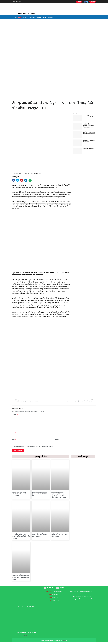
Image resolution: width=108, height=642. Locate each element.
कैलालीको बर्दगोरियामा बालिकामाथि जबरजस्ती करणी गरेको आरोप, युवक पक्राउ (88, 125)
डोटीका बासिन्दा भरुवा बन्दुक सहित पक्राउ (88, 149)
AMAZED (64, 640)
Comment (15, 414)
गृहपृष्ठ (17, 17)
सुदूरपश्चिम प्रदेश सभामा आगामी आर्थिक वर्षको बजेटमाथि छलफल (89, 132)
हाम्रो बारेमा (93, 1)
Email (14, 439)
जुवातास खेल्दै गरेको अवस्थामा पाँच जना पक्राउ (88, 141)
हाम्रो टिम (79, 1)
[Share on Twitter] (17, 180)
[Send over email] (30, 180)
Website (57, 439)
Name (14, 433)
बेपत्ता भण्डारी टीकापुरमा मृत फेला (89, 116)
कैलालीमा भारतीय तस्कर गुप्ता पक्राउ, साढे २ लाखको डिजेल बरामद (20, 577)
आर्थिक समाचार (32, 17)
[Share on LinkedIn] (25, 180)
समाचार (24, 17)
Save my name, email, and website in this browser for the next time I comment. (33, 446)
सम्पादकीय (39, 17)
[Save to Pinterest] (21, 180)
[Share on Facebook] (13, 180)
